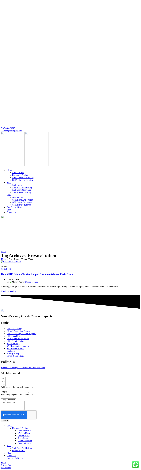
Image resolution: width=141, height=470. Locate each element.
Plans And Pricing (20, 175)
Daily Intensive (24, 431)
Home (3, 259)
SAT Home (17, 185)
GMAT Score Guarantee (22, 177)
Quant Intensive (24, 443)
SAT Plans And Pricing (22, 187)
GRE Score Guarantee (22, 202)
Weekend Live (24, 433)
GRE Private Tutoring (21, 205)
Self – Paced (23, 438)
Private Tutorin (18, 450)
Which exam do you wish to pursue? (17, 387)
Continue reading (8, 291)
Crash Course (23, 435)
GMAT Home (18, 172)
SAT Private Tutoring (21, 192)
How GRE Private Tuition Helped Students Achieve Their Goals (37, 274)
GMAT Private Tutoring (22, 180)
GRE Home (17, 197)
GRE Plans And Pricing (22, 200)
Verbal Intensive (25, 440)
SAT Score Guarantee (21, 190)
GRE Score (6, 269)
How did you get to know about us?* (17, 394)
